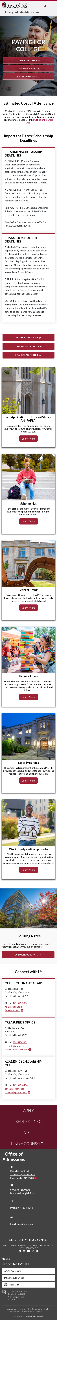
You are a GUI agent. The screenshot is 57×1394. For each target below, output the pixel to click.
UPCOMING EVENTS (15, 1264)
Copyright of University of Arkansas (28, 1316)
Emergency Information (16, 1309)
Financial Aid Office (26, 60)
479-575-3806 (20, 1003)
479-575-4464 (20, 1085)
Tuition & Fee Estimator (26, 346)
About (6, 1245)
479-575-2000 (14, 1299)
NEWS (6, 1258)
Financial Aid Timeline (26, 355)
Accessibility (14, 1312)
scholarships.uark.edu (16, 1092)
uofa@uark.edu (25, 1223)
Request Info (29, 1121)
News (21, 1248)
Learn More (29, 438)
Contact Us (37, 1312)
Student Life (36, 1245)
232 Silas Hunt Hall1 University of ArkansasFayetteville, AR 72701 (22, 1174)
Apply (28, 1110)
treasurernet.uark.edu (16, 1049)
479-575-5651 (20, 1042)
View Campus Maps (16, 1297)
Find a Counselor (28, 1143)
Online (14, 1270)
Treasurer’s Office (27, 68)
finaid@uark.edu (13, 1006)
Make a (13, 1284)
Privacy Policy (26, 1312)
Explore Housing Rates (27, 955)
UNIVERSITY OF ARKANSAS (28, 1240)
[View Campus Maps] (4, 1294)
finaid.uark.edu (12, 1010)
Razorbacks (32, 1248)
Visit (28, 1132)
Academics (23, 1245)
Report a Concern (34, 1309)
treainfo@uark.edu (14, 1045)
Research (48, 1245)
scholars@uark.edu (15, 1088)
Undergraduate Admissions (21, 12)
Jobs (45, 1312)
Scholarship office (27, 76)
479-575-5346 (25, 1207)
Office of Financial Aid (40, 121)
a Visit (15, 1277)
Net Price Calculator (27, 337)
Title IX (46, 1309)
